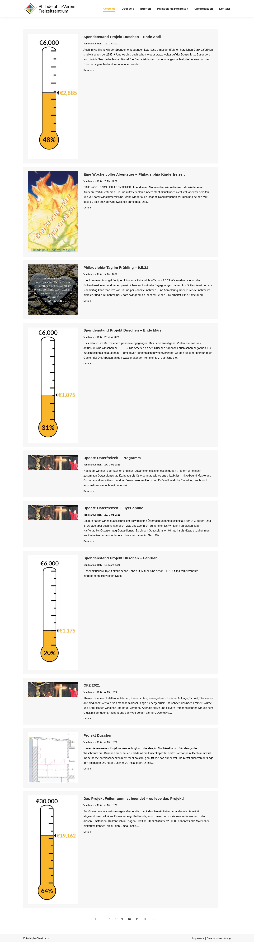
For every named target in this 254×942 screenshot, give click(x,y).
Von (92, 43)
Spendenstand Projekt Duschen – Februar (120, 558)
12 (145, 919)
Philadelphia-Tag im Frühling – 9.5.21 (115, 267)
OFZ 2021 (91, 685)
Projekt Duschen (97, 735)
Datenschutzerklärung (219, 938)
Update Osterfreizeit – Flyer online (113, 508)
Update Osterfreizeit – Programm (112, 458)
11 (137, 919)
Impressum (198, 938)
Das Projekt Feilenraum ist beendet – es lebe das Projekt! (133, 798)
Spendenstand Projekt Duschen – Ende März (122, 330)
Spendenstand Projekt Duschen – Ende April (122, 37)
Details (87, 70)
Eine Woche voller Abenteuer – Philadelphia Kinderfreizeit (134, 174)
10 (129, 919)
